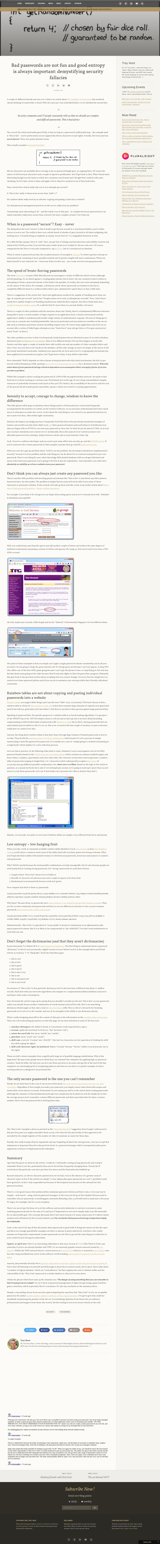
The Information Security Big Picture (136, 192)
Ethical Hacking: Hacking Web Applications (138, 216)
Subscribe (147, 1542)
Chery (59, 248)
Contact (68, 3)
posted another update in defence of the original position (52, 1296)
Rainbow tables (14, 702)
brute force (21, 275)
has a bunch (81, 849)
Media (50, 3)
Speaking (41, 3)
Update (59, 1330)
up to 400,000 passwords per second (61, 364)
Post (45, 1330)
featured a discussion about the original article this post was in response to (73, 1263)
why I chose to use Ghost (128, 1529)
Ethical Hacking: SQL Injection (133, 207)
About (58, 3)
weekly (88, 1501)
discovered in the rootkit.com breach (33, 909)
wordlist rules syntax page (95, 1017)
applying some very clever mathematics (46, 738)
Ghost (132, 1524)
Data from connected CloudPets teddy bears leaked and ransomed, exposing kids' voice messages (136, 127)
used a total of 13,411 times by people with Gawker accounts (74, 903)
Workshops (29, 3)
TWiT (80, 1244)
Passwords (65, 1312)
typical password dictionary (52, 946)
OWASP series (97, 441)
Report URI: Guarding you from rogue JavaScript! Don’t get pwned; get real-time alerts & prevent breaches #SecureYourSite (64, 9)
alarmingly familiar (35, 145)
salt (50, 425)
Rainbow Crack (63, 722)
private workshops (137, 92)
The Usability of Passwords (79, 99)
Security (50, 1312)
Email (75, 1330)
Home (20, 3)
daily (74, 1501)
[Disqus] (58, 1381)
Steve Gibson (99, 1250)
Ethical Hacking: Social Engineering (135, 195)
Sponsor (77, 3)
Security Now (67, 1250)
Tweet (31, 1330)
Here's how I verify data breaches (135, 133)
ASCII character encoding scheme (50, 754)
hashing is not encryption (33, 341)
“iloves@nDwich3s (61, 1129)
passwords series (89, 444)
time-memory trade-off (41, 706)
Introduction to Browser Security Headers (137, 204)
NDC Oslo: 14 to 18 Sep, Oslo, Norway (137, 99)
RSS (88, 1330)
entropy (76, 254)
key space (92, 761)
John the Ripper (55, 1008)
